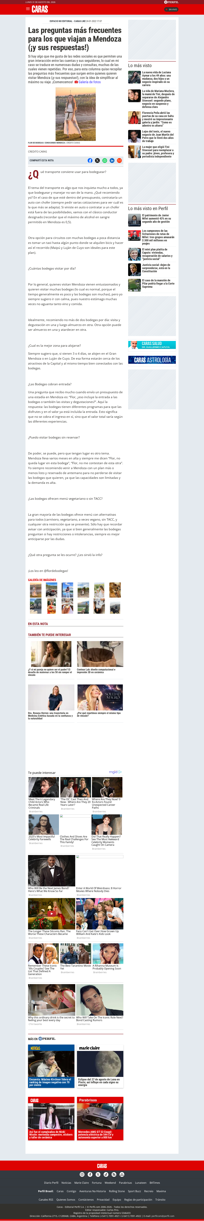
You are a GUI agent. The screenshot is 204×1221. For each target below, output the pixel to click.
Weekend (110, 1182)
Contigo (71, 1191)
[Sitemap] (122, 1174)
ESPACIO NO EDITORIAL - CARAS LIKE (68, 21)
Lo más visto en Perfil (148, 208)
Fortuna (97, 1182)
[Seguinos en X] (98, 1174)
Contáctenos (86, 1199)
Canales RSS (46, 1199)
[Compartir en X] (97, 160)
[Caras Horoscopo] (152, 363)
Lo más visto (140, 65)
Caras (60, 1191)
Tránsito (160, 1199)
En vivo (173, 9)
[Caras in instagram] (82, 1174)
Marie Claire (81, 1182)
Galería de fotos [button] (90, 82)
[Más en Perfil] (46, 1039)
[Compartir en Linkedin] (112, 160)
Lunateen (140, 1182)
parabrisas (100, 1100)
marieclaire (100, 1048)
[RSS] (114, 1174)
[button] (75, 117)
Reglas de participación (138, 1199)
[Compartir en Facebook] (90, 160)
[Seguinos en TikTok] (106, 1174)
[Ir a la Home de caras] (40, 11)
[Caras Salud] (152, 348)
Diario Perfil (51, 1182)
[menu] (28, 9)
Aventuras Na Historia (92, 1191)
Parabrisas (125, 1182)
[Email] (119, 160)
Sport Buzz (134, 1191)
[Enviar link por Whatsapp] (104, 160)
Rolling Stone (117, 1191)
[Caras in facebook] (90, 1174)
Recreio (148, 1191)
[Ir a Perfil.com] (171, 2)
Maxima (161, 1191)
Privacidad (103, 1199)
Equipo (117, 1199)
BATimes (155, 1182)
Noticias (66, 1182)
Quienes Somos (65, 1199)
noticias (51, 1048)
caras (51, 1100)
